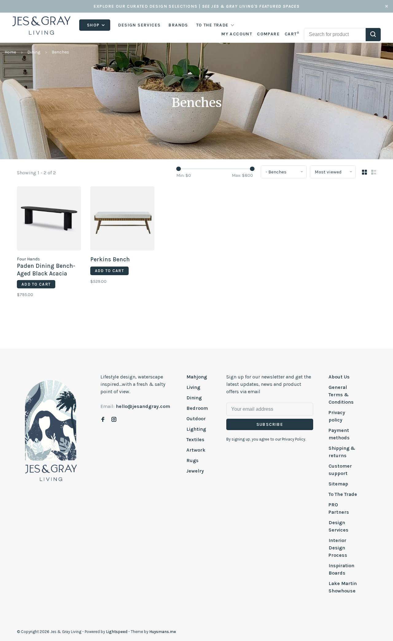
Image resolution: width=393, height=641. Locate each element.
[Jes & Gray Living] (51, 430)
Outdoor (196, 418)
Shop (94, 25)
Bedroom (197, 408)
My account (236, 34)
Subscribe (269, 424)
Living (193, 387)
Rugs (192, 460)
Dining (33, 52)
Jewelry (195, 471)
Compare (268, 34)
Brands (178, 25)
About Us (339, 377)
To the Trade (212, 25)
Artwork (195, 450)
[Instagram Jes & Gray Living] (113, 420)
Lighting (196, 429)
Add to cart (36, 284)
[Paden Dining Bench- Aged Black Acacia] (49, 219)
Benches (60, 52)
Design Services (139, 25)
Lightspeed (116, 631)
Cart (292, 34)
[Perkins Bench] (122, 219)
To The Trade (343, 494)
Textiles (195, 439)
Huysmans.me (162, 631)
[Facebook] (102, 420)
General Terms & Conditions (341, 394)
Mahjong (196, 377)
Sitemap (338, 484)
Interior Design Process (338, 547)
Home (10, 52)
